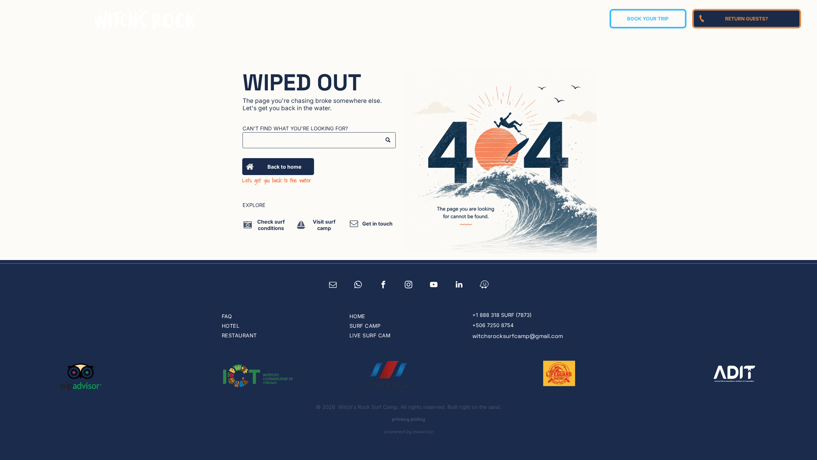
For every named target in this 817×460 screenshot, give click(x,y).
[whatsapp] (358, 285)
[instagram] (409, 285)
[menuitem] (429, 18)
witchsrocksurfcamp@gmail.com (517, 336)
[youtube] (434, 285)
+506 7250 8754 (492, 325)
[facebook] (383, 285)
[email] (333, 285)
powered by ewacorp (408, 431)
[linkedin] (459, 285)
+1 (475, 315)
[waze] (484, 285)
